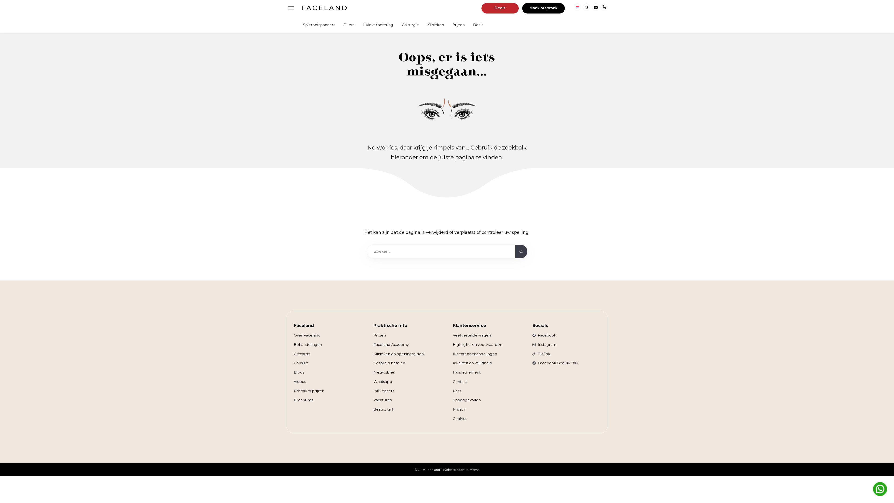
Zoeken (586, 7)
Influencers (383, 391)
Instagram (547, 344)
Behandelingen (308, 344)
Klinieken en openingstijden (398, 354)
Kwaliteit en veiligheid (472, 363)
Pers (457, 391)
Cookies (460, 418)
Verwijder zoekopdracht (506, 251)
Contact (460, 381)
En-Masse (472, 470)
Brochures (303, 400)
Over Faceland (307, 335)
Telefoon (604, 7)
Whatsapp (382, 381)
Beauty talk (383, 409)
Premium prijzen (309, 391)
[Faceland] (324, 8)
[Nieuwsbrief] (595, 7)
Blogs (299, 372)
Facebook (547, 335)
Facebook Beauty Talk (558, 363)
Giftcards (302, 354)
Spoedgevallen (467, 400)
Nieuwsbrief (384, 372)
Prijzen (379, 335)
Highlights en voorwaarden (477, 344)
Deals (499, 8)
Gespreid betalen (389, 363)
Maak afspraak (543, 8)
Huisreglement (467, 372)
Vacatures (382, 400)
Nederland (577, 7)
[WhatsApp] (880, 489)
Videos (300, 381)
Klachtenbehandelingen (475, 354)
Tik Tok (544, 354)
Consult (301, 363)
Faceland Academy (391, 344)
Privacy (459, 409)
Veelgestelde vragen (472, 335)
